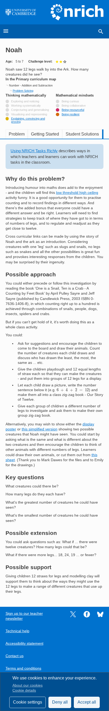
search (101, 31)
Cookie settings (27, 702)
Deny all (60, 702)
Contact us (15, 656)
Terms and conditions (23, 668)
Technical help (17, 631)
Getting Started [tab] (45, 134)
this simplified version (39, 429)
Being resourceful (73, 109)
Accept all (87, 702)
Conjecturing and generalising (30, 109)
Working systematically (26, 105)
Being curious (70, 101)
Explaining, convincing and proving (28, 120)
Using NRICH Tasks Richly (34, 151)
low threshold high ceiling (77, 193)
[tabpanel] (55, 369)
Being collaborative (74, 105)
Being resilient (70, 114)
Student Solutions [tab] (82, 134)
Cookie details (24, 690)
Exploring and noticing (25, 101)
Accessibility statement (24, 643)
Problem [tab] (17, 134)
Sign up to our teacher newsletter (24, 616)
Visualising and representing (29, 114)
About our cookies (27, 685)
